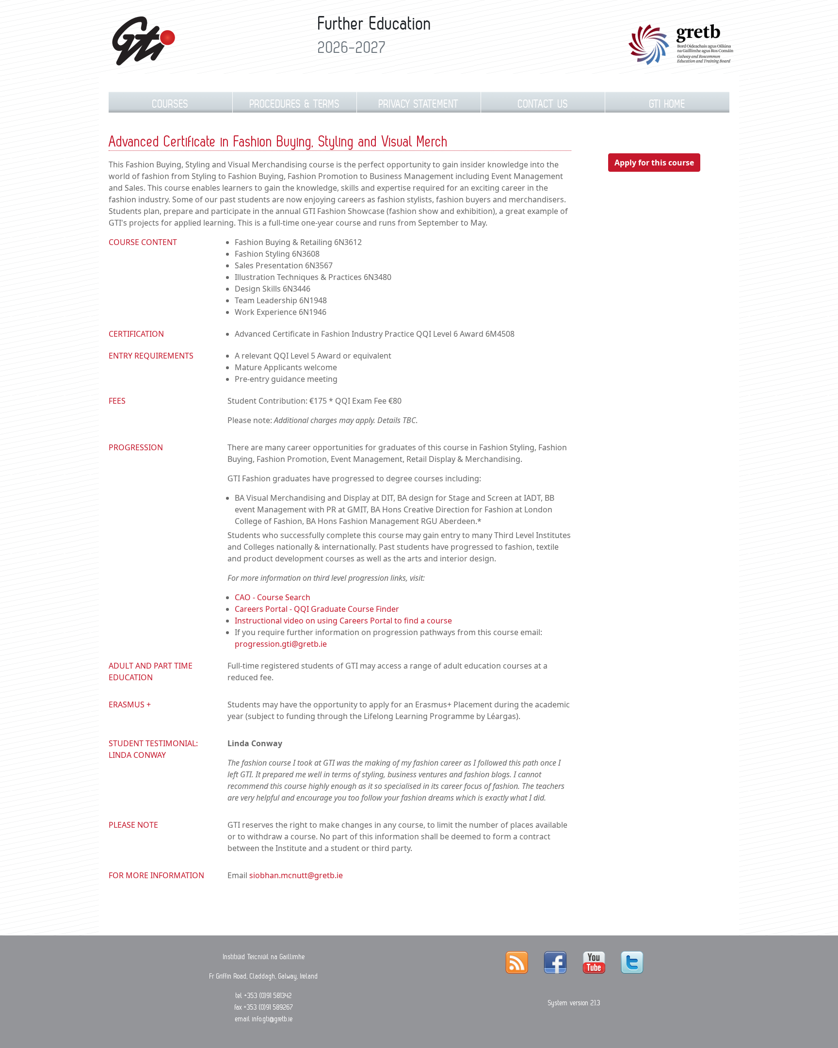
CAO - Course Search (272, 597)
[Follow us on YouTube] (593, 962)
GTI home (667, 104)
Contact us (543, 104)
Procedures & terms (295, 104)
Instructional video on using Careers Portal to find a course (343, 620)
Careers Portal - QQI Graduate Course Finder (317, 609)
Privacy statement (419, 104)
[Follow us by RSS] (516, 962)
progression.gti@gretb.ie (281, 644)
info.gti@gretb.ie (272, 1019)
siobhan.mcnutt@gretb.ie (296, 875)
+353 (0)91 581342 (268, 995)
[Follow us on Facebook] (555, 962)
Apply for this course (654, 162)
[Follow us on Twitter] (632, 962)
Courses (170, 104)
